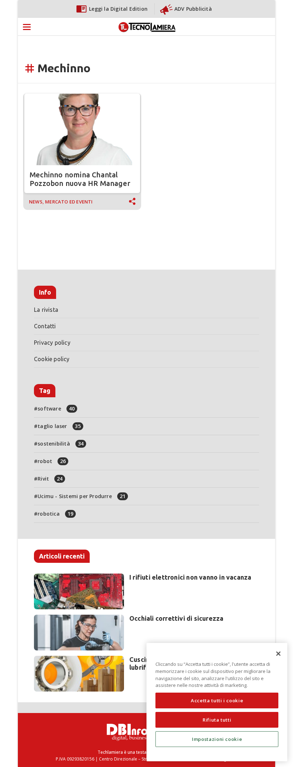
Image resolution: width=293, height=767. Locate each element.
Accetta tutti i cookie (217, 700)
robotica (55, 513)
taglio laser (59, 426)
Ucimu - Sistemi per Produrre (81, 496)
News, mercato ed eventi (61, 201)
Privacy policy (52, 342)
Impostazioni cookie (217, 739)
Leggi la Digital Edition (118, 8)
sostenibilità (61, 443)
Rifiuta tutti (217, 720)
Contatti (45, 326)
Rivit (50, 478)
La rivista (46, 309)
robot (52, 461)
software (56, 408)
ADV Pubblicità (193, 8)
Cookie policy (52, 359)
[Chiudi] (278, 654)
